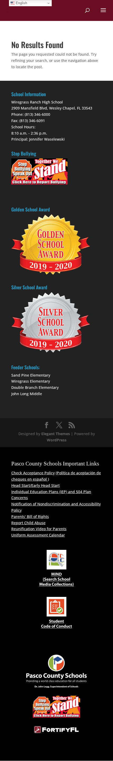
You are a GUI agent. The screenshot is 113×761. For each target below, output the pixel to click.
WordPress (56, 439)
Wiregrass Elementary (30, 381)
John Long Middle (26, 393)
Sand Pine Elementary (30, 375)
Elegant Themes (55, 433)
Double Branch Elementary (35, 387)
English (21, 3)
